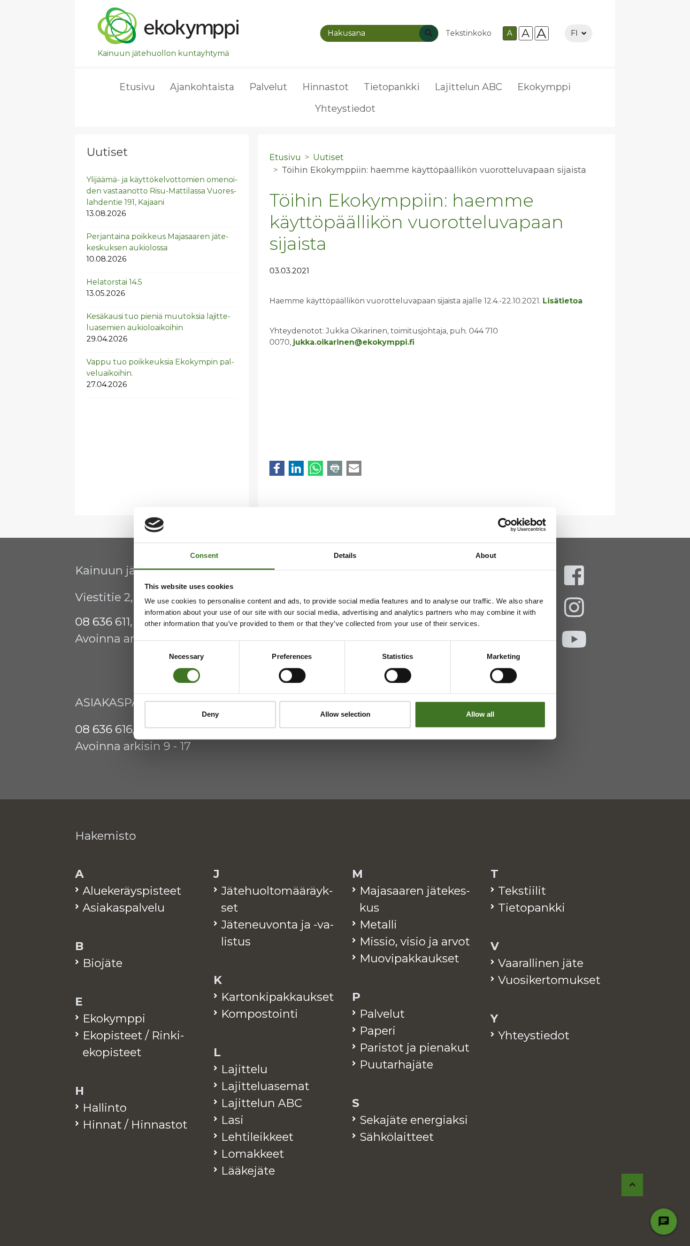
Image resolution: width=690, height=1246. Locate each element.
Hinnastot (325, 87)
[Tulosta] (334, 468)
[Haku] (428, 33)
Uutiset (107, 152)
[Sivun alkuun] (632, 1185)
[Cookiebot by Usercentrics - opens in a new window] (505, 525)
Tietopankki (392, 87)
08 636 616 (103, 729)
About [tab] (485, 556)
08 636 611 (102, 621)
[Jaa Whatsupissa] (315, 468)
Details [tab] (345, 556)
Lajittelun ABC (468, 87)
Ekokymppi (544, 87)
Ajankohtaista (202, 87)
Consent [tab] (204, 556)
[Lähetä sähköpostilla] (353, 468)
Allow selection (345, 715)
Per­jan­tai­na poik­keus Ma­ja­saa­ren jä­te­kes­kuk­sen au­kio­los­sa (157, 247)
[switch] (292, 675)
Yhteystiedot (345, 108)
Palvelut (268, 87)
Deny (210, 715)
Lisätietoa (563, 300)
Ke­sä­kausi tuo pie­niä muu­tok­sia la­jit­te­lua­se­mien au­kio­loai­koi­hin (158, 327)
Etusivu (137, 87)
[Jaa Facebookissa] (276, 468)
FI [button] (574, 33)
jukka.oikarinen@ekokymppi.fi (353, 342)
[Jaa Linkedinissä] (296, 468)
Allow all (480, 715)
